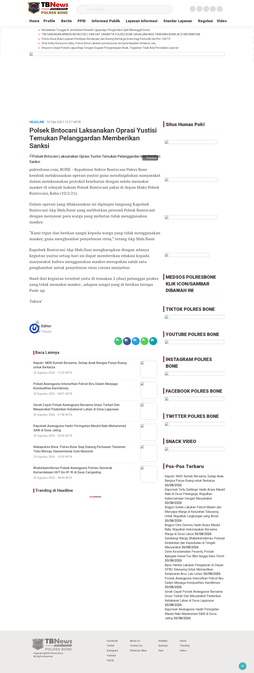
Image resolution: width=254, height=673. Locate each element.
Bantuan (163, 645)
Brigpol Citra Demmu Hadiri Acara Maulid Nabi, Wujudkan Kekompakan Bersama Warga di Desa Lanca (192, 529)
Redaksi (163, 641)
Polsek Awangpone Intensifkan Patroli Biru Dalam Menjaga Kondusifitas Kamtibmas (194, 580)
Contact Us (136, 645)
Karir (161, 650)
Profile (49, 21)
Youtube (111, 655)
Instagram (112, 650)
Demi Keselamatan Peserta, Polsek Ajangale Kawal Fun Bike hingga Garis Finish (194, 553)
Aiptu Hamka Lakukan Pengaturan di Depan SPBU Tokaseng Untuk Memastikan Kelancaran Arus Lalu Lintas (194, 569)
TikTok (110, 660)
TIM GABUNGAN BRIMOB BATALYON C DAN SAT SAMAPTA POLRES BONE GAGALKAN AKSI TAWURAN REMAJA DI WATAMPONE (121, 34)
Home (34, 21)
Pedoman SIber (138, 650)
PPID (82, 21)
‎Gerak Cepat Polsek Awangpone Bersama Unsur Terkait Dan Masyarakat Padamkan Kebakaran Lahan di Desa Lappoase (193, 596)
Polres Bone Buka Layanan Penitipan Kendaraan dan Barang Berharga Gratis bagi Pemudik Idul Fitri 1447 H (106, 39)
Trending (185, 645)
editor (46, 326)
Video (222, 21)
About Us (135, 641)
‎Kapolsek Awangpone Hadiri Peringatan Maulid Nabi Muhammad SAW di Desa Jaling (192, 614)
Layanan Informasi (141, 21)
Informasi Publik (106, 21)
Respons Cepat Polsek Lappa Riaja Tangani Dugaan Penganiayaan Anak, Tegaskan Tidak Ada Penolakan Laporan (110, 48)
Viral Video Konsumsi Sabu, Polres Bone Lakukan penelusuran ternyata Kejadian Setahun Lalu (99, 43)
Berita (66, 21)
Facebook (112, 641)
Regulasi (205, 21)
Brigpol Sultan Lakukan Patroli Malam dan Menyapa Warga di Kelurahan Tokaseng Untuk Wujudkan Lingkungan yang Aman (193, 512)
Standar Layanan (177, 21)
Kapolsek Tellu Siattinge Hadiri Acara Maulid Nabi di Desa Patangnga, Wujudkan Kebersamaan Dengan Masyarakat (195, 494)
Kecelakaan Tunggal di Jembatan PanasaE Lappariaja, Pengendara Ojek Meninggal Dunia (96, 30)
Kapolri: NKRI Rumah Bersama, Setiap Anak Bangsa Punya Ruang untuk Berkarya (194, 478)
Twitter (110, 645)
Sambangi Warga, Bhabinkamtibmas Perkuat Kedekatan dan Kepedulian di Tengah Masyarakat (195, 543)
